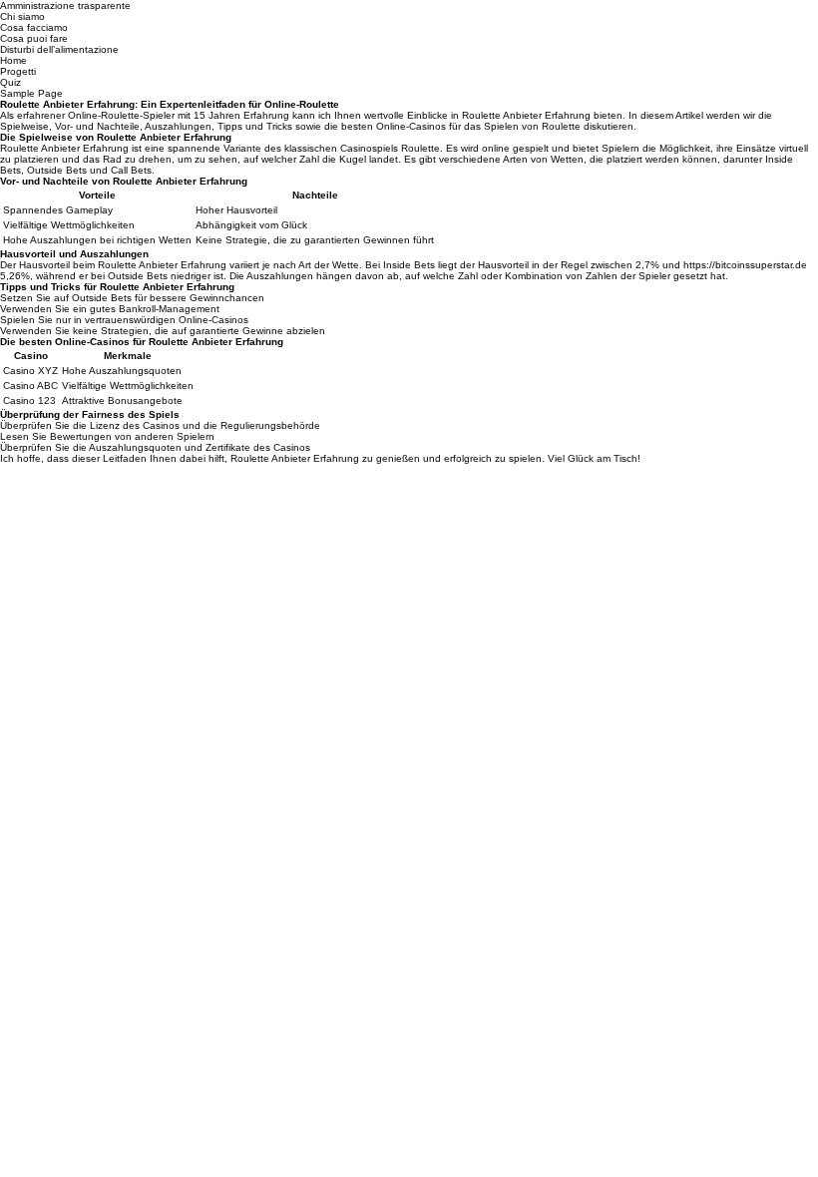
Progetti (18, 71)
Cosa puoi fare (34, 38)
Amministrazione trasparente (65, 5)
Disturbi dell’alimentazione (59, 49)
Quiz (10, 82)
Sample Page (31, 93)
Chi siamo (22, 16)
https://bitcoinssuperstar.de (745, 264)
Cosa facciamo (34, 27)
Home (13, 60)
